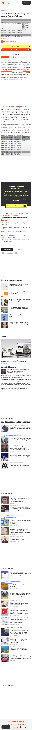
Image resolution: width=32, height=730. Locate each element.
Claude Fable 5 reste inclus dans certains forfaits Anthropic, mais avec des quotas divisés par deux (14, 389)
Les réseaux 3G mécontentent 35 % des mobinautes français (19, 300)
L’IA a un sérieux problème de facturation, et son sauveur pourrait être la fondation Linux (19, 621)
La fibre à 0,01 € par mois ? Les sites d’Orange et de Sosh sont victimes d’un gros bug (15, 240)
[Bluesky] (23, 724)
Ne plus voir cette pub (7, 277)
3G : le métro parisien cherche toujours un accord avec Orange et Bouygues (19, 307)
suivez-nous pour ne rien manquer (10, 215)
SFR (16, 253)
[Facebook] (16, 724)
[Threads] (25, 724)
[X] (11, 724)
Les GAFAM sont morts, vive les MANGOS (18, 585)
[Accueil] (3, 3)
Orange (4, 220)
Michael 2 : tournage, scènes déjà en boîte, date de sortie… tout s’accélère (20, 456)
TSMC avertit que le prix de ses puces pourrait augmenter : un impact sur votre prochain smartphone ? (20, 594)
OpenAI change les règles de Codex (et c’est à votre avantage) (20, 574)
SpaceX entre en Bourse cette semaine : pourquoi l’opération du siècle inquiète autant (19, 603)
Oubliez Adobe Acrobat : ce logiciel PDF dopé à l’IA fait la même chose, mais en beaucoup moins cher (16, 360)
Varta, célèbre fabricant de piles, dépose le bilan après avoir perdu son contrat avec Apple (16, 380)
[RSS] (21, 724)
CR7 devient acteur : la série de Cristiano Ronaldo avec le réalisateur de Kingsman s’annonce (16, 376)
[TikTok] (9, 724)
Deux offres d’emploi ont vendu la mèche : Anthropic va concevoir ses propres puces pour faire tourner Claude (19, 465)
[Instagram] (14, 724)
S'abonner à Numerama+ (15, 206)
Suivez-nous (5, 57)
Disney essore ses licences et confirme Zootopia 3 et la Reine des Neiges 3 (20, 439)
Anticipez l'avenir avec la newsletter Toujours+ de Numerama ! (18, 284)
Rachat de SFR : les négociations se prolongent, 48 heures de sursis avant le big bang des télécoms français (20, 612)
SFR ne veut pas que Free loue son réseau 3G (18, 315)
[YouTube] (7, 724)
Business (3, 10)
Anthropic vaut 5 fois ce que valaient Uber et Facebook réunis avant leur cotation (19, 641)
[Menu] (8, 3)
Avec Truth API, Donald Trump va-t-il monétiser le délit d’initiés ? (20, 538)
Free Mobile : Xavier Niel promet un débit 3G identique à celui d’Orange (18, 323)
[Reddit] (18, 724)
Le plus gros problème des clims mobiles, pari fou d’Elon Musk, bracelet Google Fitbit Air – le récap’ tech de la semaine (16, 384)
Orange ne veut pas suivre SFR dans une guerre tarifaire (20, 292)
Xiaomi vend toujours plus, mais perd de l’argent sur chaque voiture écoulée (20, 657)
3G (3, 253)
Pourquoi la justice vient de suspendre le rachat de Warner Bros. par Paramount (20, 522)
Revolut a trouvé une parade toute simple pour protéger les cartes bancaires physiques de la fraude (19, 632)
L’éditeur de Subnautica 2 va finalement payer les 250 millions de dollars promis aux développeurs (20, 649)
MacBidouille (13, 106)
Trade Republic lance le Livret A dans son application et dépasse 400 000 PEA (20, 428)
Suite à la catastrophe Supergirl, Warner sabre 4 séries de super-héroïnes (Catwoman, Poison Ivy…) (18, 371)
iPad (9, 61)
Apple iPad (10, 253)
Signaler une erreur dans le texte (10, 246)
